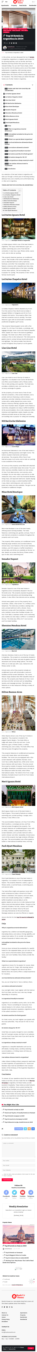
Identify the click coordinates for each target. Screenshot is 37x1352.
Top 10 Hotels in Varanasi (14, 1252)
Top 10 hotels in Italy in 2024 (14, 1109)
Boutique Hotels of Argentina (21, 240)
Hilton (13, 731)
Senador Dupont (10, 110)
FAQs (9, 126)
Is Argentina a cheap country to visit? (21, 160)
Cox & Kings (15, 446)
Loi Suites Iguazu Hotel (12, 93)
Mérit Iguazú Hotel (17, 807)
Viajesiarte (15, 304)
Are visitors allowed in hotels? (18, 147)
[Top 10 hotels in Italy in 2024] (18, 1234)
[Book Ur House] (18, 2)
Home (4, 9)
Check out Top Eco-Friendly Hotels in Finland (20, 1113)
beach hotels (13, 28)
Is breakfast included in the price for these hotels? (19, 135)
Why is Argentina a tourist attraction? (15, 130)
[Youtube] (22, 1195)
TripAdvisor (15, 584)
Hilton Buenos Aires (12, 116)
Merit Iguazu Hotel (11, 119)
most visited (7, 30)
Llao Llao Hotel (10, 100)
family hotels (22, 28)
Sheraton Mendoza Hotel (13, 113)
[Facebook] (6, 1195)
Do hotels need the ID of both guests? (20, 154)
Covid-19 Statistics (17, 1285)
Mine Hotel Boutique (12, 106)
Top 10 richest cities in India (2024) (17, 1258)
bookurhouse (11, 46)
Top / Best (24, 30)
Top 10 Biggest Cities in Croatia (15, 1255)
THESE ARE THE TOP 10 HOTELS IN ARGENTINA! (17, 89)
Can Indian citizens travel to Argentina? (16, 164)
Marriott (14, 651)
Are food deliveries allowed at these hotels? (19, 143)
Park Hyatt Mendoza (12, 122)
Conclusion (11, 168)
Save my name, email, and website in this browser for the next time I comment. (19, 1175)
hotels (8, 9)
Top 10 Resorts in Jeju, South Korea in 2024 (19, 1122)
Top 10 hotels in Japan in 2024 (14, 1116)
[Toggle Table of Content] (19, 190)
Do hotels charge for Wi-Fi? (18, 157)
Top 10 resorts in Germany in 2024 (16, 1119)
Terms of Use (12, 1349)
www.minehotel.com (18, 524)
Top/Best (6, 32)
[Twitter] (14, 1195)
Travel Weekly (16, 874)
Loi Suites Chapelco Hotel (13, 97)
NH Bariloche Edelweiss (13, 103)
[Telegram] (31, 1195)
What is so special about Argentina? (20, 139)
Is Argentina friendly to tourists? (20, 151)
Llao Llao (14, 373)
